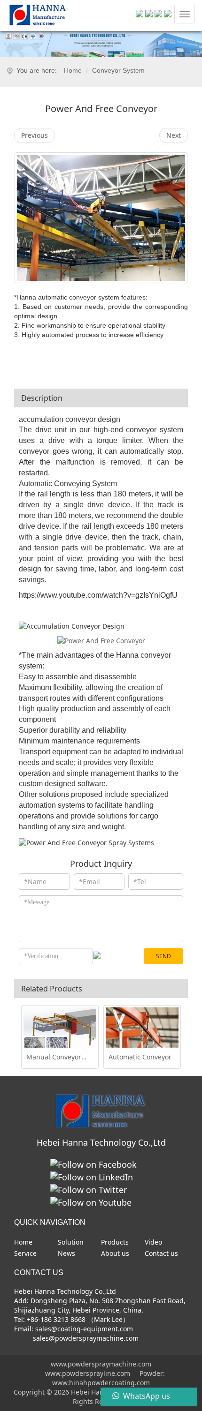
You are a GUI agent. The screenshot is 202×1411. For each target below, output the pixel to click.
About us (115, 1253)
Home (73, 70)
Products (115, 1242)
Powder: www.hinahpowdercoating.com (108, 1378)
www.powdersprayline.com (87, 1373)
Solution (71, 1242)
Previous (34, 135)
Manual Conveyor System (53, 1057)
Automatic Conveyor (140, 1057)
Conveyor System (118, 70)
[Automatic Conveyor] (142, 1034)
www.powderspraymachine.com (101, 1363)
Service (25, 1253)
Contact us (161, 1253)
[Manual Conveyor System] (59, 1034)
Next (173, 135)
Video (153, 1242)
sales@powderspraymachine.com (85, 1338)
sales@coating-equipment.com (84, 1328)
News (66, 1253)
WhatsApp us (146, 1396)
